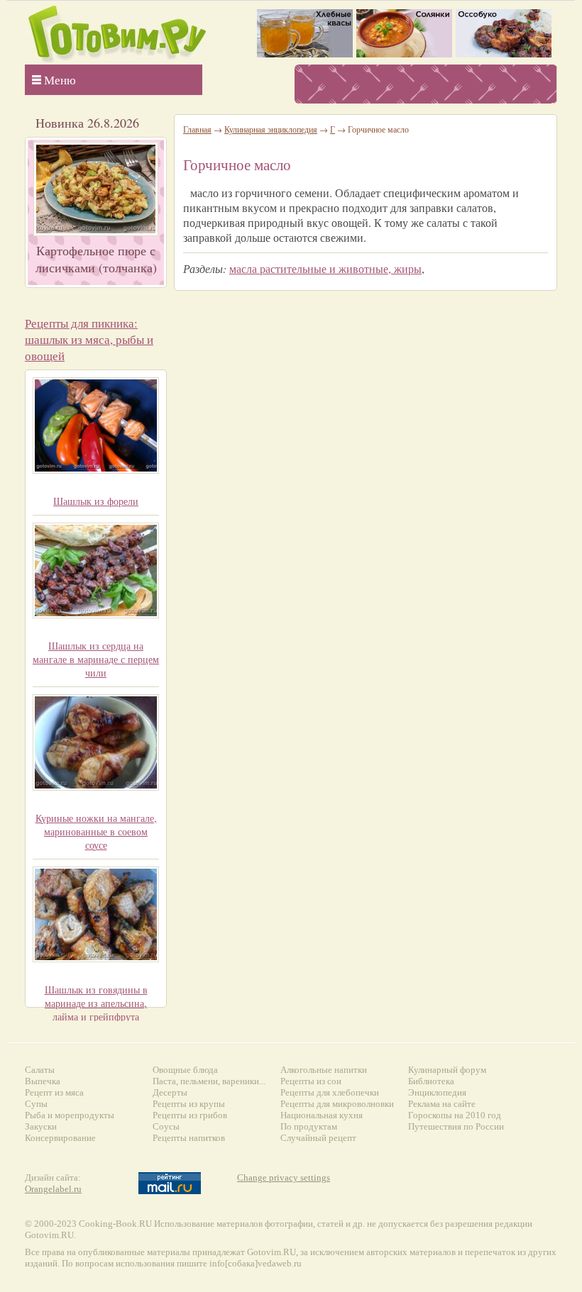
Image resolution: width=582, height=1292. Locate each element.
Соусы (166, 1126)
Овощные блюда (185, 1069)
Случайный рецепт (318, 1137)
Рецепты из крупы (189, 1103)
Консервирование (60, 1137)
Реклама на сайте (442, 1103)
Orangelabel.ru (53, 1189)
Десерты (170, 1092)
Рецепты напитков (189, 1137)
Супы (36, 1103)
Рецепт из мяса (54, 1092)
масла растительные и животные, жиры (325, 268)
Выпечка (42, 1081)
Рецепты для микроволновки (337, 1103)
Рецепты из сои (310, 1081)
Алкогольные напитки (323, 1069)
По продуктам (308, 1126)
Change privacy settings (283, 1177)
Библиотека (431, 1081)
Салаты (40, 1069)
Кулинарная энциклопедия (270, 129)
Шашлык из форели (95, 501)
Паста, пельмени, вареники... (209, 1081)
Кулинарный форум (447, 1069)
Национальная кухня (321, 1115)
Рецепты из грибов (190, 1115)
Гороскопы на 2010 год (454, 1115)
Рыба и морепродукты (69, 1115)
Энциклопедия (437, 1092)
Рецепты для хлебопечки (329, 1092)
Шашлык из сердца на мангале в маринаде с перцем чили (96, 659)
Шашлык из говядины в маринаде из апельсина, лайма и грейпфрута (96, 1003)
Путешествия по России (456, 1126)
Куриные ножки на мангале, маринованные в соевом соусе (96, 831)
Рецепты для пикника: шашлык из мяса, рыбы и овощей (89, 339)
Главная (197, 129)
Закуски (41, 1126)
